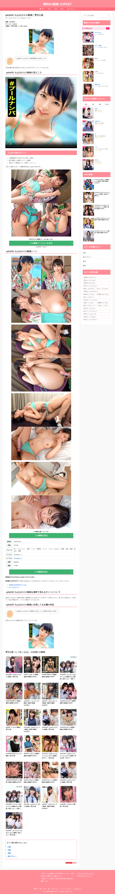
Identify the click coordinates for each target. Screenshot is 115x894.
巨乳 (9, 847)
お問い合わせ (77, 888)
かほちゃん (97, 121)
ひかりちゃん (98, 32)
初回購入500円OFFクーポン (18, 585)
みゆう (96, 58)
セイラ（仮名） (98, 45)
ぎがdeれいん (18, 558)
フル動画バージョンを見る (41, 243)
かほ (96, 108)
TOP (36, 888)
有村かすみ (97, 84)
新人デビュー (12, 856)
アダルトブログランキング (85, 873)
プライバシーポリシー (66, 888)
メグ (96, 147)
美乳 (9, 850)
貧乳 (9, 853)
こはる (96, 71)
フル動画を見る (41, 535)
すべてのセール (14, 587)
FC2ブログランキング (84, 876)
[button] (108, 15)
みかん (96, 160)
